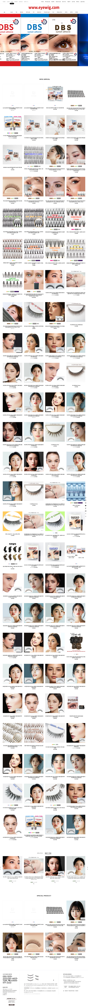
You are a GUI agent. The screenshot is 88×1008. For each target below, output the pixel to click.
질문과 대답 (83, 1)
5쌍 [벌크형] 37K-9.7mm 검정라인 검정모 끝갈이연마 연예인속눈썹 (33, 656)
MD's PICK (40, 853)
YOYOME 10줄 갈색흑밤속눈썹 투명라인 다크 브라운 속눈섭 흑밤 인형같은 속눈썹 (12, 746)
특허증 (42, 1)
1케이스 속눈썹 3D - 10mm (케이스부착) (12, 534)
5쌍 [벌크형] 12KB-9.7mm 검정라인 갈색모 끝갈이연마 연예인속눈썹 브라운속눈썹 (55, 626)
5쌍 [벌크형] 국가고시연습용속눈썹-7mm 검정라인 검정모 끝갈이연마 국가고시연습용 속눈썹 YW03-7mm (55, 504)
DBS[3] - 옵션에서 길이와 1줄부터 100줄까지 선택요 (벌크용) (33, 264)
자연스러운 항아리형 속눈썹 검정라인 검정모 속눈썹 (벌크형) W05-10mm (12, 201)
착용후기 (68, 1)
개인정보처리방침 (71, 990)
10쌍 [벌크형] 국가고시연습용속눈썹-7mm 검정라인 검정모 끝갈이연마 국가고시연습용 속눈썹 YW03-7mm (33, 535)
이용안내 (66, 990)
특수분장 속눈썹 (47, 12)
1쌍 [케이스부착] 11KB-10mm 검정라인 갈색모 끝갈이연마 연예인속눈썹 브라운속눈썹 (76, 475)
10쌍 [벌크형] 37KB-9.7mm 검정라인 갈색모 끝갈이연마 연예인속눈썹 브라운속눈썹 (33, 777)
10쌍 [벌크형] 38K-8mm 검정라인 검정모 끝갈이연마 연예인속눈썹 (55, 777)
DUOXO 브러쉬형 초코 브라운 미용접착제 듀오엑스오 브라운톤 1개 (76, 535)
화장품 (76, 12)
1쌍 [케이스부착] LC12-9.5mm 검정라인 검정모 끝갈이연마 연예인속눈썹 (55, 386)
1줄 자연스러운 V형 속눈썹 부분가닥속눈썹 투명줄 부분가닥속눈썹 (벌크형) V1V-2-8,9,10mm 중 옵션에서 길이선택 (12, 957)
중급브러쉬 (39, 12)
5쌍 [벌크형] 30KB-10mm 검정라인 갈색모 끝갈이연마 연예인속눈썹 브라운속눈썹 (76, 597)
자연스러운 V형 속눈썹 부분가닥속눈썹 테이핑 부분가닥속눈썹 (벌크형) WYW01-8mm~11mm (12, 327)
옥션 (53, 12)
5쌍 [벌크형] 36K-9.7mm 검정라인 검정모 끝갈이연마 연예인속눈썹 (55, 717)
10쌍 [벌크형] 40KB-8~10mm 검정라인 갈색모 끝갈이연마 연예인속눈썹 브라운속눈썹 (76, 807)
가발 (16, 12)
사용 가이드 (64, 1)
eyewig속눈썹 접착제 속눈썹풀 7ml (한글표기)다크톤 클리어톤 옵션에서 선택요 (76, 567)
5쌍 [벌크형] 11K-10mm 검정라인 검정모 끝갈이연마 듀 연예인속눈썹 (12, 687)
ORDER (16, 1)
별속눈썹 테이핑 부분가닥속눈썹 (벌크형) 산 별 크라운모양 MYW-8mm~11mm (55, 327)
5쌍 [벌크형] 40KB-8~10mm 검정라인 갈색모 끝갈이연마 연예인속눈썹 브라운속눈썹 (55, 687)
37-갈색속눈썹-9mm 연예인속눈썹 (76, 324)
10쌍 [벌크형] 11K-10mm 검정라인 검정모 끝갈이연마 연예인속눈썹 (33, 807)
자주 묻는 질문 (47, 1)
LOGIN (8, 1)
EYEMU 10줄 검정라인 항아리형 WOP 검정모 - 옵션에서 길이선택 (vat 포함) (33, 169)
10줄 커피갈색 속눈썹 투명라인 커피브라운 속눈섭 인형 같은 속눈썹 (33, 746)
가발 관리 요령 (58, 1)
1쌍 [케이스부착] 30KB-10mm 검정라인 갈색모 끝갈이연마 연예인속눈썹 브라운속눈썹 (34, 386)
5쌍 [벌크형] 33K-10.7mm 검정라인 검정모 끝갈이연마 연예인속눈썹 (33, 717)
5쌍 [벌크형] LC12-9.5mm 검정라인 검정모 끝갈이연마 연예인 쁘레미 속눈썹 (12, 597)
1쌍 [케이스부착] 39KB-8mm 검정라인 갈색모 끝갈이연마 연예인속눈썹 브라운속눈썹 (76, 445)
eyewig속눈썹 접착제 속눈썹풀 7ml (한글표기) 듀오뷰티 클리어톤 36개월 (34, 108)
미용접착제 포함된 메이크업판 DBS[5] (76, 716)
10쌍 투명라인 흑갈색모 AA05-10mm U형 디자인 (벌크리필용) (55, 808)
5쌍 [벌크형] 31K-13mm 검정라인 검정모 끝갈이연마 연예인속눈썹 (12, 717)
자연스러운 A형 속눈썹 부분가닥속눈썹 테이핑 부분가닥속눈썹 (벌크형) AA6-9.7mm (33, 201)
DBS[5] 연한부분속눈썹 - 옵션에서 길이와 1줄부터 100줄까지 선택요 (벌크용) (76, 264)
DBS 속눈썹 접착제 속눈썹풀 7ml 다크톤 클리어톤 (55, 107)
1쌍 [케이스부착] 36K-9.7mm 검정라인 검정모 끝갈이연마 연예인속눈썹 (12, 386)
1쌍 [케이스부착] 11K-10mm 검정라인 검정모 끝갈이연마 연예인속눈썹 (12, 475)
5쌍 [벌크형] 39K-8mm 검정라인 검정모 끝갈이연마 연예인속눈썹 (33, 687)
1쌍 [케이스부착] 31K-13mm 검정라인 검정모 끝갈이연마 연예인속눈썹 (12, 416)
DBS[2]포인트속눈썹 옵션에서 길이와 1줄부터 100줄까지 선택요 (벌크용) (55, 232)
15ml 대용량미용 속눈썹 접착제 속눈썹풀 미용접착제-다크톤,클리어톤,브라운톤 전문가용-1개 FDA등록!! (33, 836)
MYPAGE (21, 1)
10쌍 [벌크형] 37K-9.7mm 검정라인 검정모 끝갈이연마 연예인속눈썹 (12, 777)
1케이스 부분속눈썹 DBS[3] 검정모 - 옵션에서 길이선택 (55, 263)
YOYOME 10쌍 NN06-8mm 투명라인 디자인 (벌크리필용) (55, 747)
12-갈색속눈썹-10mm (55, 444)
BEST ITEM (48, 853)
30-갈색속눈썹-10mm (76, 385)
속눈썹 (11, 12)
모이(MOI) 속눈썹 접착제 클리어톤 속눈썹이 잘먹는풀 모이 (12, 168)
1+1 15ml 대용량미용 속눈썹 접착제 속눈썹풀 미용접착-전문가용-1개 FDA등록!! (12, 136)
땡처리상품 (28, 12)
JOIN (11, 2)
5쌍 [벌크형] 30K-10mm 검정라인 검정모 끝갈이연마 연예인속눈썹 (55, 656)
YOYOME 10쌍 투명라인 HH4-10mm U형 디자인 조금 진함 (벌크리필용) (12, 808)
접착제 (66, 12)
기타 (33, 12)
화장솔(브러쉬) (59, 12)
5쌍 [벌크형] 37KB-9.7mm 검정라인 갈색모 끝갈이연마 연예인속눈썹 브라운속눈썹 (33, 626)
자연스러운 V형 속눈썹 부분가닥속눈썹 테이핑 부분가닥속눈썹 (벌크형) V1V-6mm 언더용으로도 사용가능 (55, 201)
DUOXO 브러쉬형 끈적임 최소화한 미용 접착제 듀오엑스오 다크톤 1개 (33, 566)
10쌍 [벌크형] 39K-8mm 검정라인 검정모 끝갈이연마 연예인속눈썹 (76, 838)
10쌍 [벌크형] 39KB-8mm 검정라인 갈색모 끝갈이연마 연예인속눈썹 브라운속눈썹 (76, 777)
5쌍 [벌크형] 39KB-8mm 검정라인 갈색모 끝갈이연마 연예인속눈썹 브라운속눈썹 (33, 597)
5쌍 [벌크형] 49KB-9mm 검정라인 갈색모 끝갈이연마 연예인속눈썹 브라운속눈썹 (12, 656)
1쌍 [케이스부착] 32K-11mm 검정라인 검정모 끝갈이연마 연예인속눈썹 (33, 475)
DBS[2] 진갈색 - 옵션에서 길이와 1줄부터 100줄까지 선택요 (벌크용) (12, 263)
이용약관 (76, 990)
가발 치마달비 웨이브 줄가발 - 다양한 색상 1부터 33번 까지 (12, 567)
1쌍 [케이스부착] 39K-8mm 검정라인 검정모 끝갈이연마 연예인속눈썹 (12, 504)
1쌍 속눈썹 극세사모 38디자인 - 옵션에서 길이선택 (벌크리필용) (34, 327)
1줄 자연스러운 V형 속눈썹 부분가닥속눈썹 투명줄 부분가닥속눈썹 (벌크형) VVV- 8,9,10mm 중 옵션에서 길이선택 (76, 925)
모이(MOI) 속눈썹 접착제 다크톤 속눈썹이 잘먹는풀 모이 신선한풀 (76, 138)
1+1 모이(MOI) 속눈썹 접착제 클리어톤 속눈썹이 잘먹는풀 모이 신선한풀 (33, 138)
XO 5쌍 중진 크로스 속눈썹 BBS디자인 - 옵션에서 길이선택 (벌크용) (55, 536)
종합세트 (21, 12)
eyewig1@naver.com (28, 986)
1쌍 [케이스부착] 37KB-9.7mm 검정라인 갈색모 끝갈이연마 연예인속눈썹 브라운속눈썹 (76, 416)
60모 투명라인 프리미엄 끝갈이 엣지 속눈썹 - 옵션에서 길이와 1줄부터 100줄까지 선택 (33, 232)
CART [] (26, 1)
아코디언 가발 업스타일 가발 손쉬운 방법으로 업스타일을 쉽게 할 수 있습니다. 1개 (76, 657)
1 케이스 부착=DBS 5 (76, 505)
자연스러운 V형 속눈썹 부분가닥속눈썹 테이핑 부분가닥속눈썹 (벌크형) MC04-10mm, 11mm (76, 201)
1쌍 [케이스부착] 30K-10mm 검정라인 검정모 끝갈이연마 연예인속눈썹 (33, 356)
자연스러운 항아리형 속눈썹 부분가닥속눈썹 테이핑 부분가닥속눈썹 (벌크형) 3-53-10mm (55, 169)
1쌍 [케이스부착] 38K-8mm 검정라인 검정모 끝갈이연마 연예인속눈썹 (33, 445)
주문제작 (52, 1)
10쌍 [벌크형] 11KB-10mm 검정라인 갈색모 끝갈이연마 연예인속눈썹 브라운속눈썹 (55, 838)
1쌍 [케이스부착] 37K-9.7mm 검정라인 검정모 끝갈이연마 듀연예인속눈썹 (55, 416)
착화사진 (77, 1)
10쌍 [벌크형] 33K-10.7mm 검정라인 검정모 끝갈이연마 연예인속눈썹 (12, 838)
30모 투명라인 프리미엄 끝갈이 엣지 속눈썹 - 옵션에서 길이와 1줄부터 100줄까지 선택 (12, 232)
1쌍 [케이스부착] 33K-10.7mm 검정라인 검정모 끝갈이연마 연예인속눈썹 (55, 475)
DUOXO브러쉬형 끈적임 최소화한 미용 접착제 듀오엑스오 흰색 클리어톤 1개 (55, 566)
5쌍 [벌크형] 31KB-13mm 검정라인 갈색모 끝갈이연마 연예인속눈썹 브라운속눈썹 (76, 626)
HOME (4, 1)
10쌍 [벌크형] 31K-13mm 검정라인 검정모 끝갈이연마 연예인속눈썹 (76, 746)
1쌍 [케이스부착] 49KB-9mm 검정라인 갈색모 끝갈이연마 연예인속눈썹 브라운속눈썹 (12, 356)
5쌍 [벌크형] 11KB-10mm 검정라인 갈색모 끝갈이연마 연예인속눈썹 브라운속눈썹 (12, 626)
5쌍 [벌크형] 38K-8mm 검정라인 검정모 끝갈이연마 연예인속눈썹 (76, 687)
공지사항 (73, 1)
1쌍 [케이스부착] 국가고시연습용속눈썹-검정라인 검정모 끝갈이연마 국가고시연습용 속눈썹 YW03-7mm (76, 293)
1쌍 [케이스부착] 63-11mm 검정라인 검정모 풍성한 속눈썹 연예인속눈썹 (55, 293)
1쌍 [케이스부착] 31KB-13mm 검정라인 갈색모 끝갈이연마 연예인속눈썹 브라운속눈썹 (33, 416)
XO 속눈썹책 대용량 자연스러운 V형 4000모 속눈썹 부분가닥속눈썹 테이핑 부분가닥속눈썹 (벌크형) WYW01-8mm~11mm (34, 295)
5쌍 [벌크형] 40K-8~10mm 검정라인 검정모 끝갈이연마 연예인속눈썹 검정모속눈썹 (55, 597)
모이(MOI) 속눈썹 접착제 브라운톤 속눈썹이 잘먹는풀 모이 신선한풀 (55, 138)
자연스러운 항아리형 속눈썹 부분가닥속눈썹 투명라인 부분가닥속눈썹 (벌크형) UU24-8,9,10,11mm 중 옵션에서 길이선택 (76, 957)
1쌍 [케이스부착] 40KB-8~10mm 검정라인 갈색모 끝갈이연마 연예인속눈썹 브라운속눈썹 (55, 356)
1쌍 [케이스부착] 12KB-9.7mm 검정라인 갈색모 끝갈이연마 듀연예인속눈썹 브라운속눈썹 (76, 356)
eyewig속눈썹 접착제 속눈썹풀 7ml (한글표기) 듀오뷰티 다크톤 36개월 (12, 108)
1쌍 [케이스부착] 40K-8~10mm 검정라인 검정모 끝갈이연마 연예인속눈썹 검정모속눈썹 (12, 445)
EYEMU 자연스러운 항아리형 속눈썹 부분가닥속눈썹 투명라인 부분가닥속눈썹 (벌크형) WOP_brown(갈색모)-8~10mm (76, 169)
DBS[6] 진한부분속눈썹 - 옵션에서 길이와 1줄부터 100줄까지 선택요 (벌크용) (12, 295)
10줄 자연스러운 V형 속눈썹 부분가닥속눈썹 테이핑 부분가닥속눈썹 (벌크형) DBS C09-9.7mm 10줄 (76, 109)
